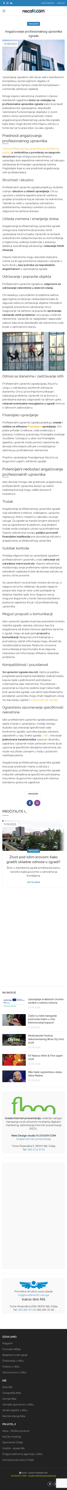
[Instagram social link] (7, 3)
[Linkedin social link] (11, 3)
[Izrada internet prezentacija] (33, 1104)
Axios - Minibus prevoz (16, 1430)
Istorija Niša (9, 1398)
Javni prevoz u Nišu (14, 1372)
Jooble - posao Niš (13, 1448)
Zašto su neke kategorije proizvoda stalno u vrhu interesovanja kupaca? (42, 1019)
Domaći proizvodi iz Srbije (18, 1459)
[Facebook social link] (4, 3)
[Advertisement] (33, 948)
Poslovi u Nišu (11, 1366)
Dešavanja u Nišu (13, 1360)
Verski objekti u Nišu (15, 1410)
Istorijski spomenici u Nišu (18, 1404)
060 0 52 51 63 (36, 1149)
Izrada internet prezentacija (33, 1139)
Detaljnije (33, 882)
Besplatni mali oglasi (14, 1355)
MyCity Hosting (11, 1436)
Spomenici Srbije (12, 1442)
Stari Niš (7, 1387)
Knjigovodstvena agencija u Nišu (22, 1454)
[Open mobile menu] (4, 11)
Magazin (33, 24)
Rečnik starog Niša (13, 1416)
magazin (33, 794)
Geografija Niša (11, 1392)
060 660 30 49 (27, 1309)
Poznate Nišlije (11, 1349)
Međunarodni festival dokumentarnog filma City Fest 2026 (46, 1039)
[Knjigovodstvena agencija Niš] (33, 1284)
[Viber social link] (37, 803)
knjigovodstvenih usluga (33, 1295)
